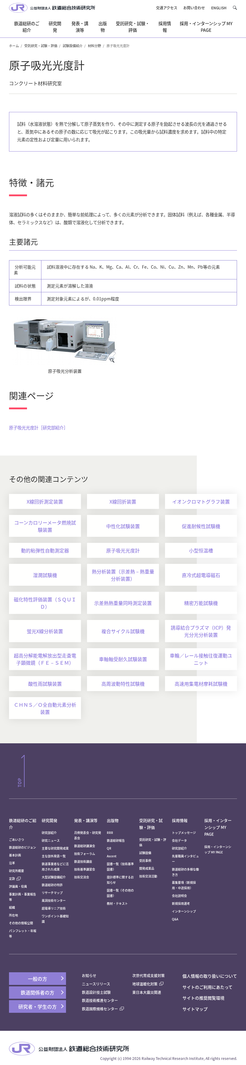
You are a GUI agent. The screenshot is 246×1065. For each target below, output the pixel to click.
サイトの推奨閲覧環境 (203, 998)
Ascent (111, 856)
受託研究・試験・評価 (40, 45)
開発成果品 (146, 868)
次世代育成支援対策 (148, 975)
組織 (12, 907)
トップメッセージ (184, 832)
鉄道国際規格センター (100, 1008)
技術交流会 (81, 877)
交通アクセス (166, 7)
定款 (12, 878)
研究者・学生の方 (37, 1006)
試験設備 (145, 852)
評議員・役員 (18, 886)
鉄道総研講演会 (84, 846)
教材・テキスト (117, 903)
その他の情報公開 (21, 923)
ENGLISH (218, 7)
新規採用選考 (181, 903)
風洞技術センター (54, 900)
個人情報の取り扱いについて (209, 976)
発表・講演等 (86, 820)
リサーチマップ (52, 892)
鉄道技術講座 (83, 861)
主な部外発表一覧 (54, 856)
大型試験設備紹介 (54, 877)
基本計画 (16, 855)
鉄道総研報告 (116, 840)
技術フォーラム (84, 853)
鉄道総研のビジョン (22, 847)
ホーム (14, 45)
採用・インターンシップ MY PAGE (218, 827)
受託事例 (145, 860)
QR (109, 848)
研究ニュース (51, 840)
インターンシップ (184, 911)
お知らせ (89, 975)
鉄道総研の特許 (52, 885)
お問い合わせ (194, 7)
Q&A (175, 919)
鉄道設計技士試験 (96, 992)
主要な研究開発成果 (55, 848)
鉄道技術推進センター (100, 1000)
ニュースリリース (96, 983)
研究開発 (49, 820)
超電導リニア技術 (54, 908)
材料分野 (94, 45)
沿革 (12, 863)
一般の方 (37, 978)
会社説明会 (179, 895)
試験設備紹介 (72, 45)
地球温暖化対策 (145, 983)
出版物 (112, 820)
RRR (110, 832)
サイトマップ (195, 1009)
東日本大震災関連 (146, 992)
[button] (234, 8)
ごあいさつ (16, 839)
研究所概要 (16, 870)
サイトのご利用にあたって (207, 987)
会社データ (179, 840)
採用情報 (180, 820)
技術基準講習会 (84, 869)
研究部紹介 (49, 832)
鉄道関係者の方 (37, 992)
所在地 (13, 915)
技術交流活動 (148, 876)
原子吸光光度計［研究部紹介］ (38, 427)
